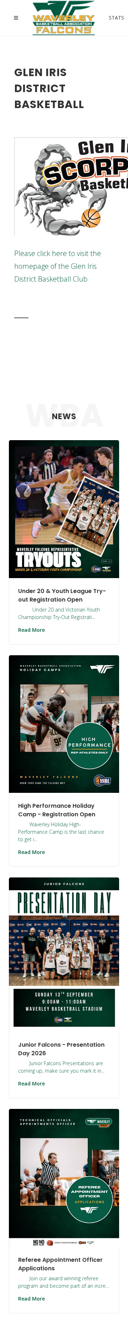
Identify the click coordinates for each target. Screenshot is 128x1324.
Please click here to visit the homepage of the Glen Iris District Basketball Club (57, 266)
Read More (31, 629)
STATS (111, 16)
